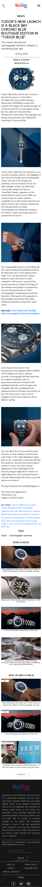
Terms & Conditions (11, 872)
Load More (21, 774)
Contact (11, 868)
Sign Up (21, 858)
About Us (11, 864)
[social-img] (13, 884)
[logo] (21, 5)
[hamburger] (39, 5)
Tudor (4, 536)
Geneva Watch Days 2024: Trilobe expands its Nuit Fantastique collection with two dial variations (18, 508)
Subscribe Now (31, 868)
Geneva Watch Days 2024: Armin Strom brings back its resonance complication (20, 514)
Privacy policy (31, 864)
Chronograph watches (20, 536)
